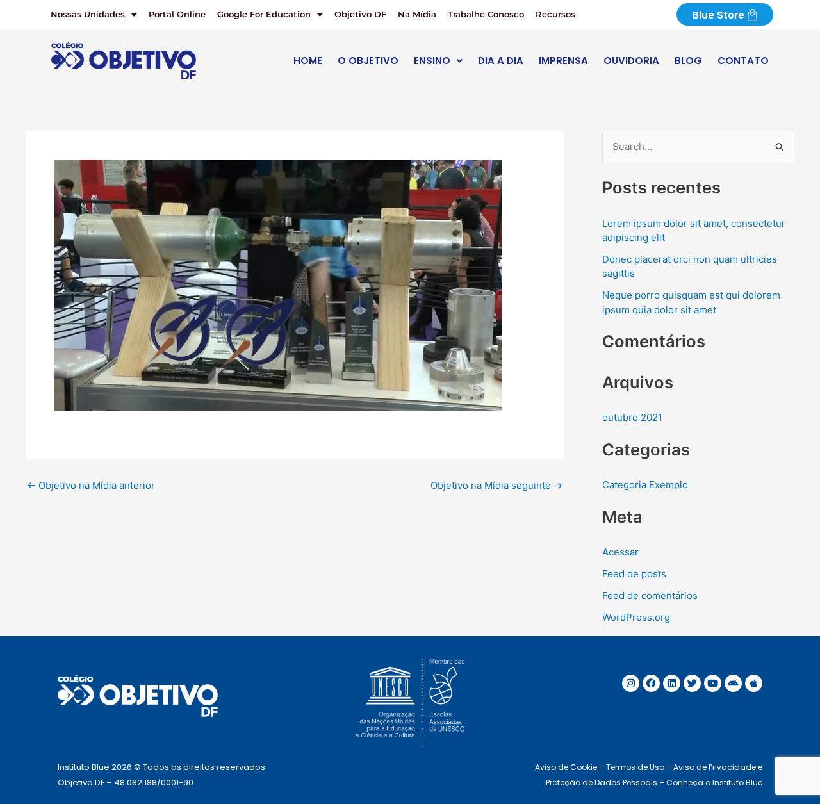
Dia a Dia (500, 60)
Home (307, 60)
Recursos (555, 14)
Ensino (432, 60)
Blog (688, 60)
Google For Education (264, 14)
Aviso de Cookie (566, 767)
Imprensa (563, 60)
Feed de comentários (650, 595)
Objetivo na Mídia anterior (91, 485)
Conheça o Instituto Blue (714, 782)
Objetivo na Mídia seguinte (496, 485)
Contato (743, 60)
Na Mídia (417, 14)
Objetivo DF (360, 14)
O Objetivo (368, 60)
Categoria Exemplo (645, 485)
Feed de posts (634, 574)
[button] (94, 14)
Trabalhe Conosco (486, 14)
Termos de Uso (635, 767)
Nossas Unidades (88, 14)
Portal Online (177, 14)
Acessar (620, 552)
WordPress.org (636, 617)
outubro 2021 (632, 417)
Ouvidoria (631, 60)
